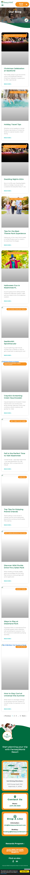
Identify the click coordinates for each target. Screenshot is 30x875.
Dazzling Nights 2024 (14, 179)
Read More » (7, 84)
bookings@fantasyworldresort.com (16, 832)
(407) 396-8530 (15, 806)
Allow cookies (24, 871)
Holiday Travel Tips (12, 124)
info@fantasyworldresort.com (15, 825)
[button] (2, 5)
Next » (24, 716)
